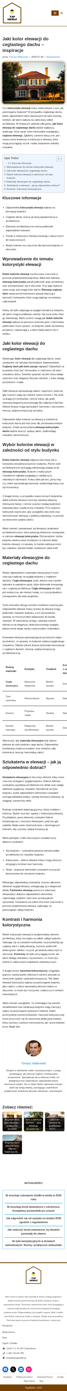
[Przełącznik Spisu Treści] (57, 159)
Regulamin (7, 1377)
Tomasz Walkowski (18, 57)
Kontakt (60, 1377)
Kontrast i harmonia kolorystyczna (24, 189)
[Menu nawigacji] (55, 13)
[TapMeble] (12, 13)
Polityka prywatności (24, 1377)
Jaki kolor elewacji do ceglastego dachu (27, 171)
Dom (4, 1337)
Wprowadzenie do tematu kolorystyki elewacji (30, 167)
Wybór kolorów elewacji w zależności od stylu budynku (30, 176)
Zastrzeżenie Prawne (45, 1377)
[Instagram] (29, 1369)
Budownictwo (53, 57)
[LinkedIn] (21, 1369)
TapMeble (30, 1387)
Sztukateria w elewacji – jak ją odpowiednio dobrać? (33, 185)
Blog (41, 1381)
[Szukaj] (61, 13)
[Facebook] (5, 1369)
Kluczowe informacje (21, 163)
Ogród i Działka (9, 1343)
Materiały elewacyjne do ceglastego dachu (28, 181)
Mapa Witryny (29, 1381)
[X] (13, 1369)
